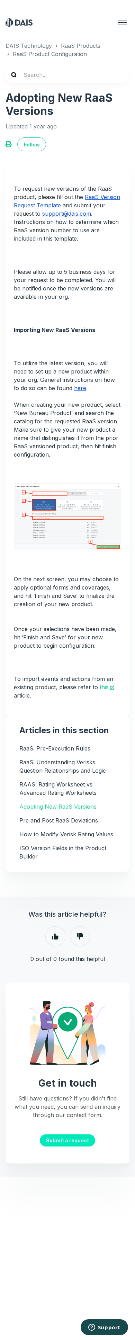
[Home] (19, 22)
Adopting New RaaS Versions (58, 806)
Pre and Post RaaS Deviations (58, 820)
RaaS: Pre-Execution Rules (54, 748)
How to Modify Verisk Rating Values (66, 834)
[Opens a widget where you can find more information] (104, 1328)
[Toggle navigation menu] (122, 22)
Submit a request (67, 1140)
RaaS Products (80, 45)
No (80, 936)
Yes (55, 936)
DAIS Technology (29, 45)
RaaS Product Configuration (50, 54)
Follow (32, 144)
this (104, 687)
